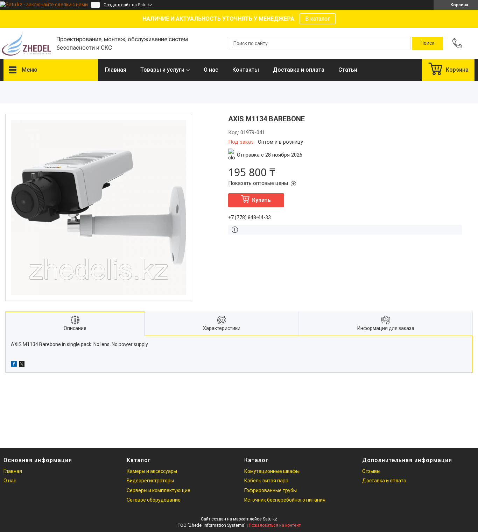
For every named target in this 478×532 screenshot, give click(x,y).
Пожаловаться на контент (275, 525)
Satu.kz (270, 519)
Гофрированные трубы (270, 490)
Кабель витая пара (266, 480)
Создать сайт (117, 4)
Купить (261, 200)
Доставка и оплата (298, 69)
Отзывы (371, 471)
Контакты (245, 69)
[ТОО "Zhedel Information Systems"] (26, 43)
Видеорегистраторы (150, 480)
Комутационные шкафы (272, 471)
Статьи (347, 69)
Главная (115, 69)
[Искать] (427, 43)
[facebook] (14, 365)
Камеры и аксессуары (152, 471)
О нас (211, 69)
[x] (21, 365)
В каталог (317, 18)
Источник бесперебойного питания (284, 500)
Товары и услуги (162, 69)
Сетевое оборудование (154, 500)
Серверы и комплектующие (158, 490)
